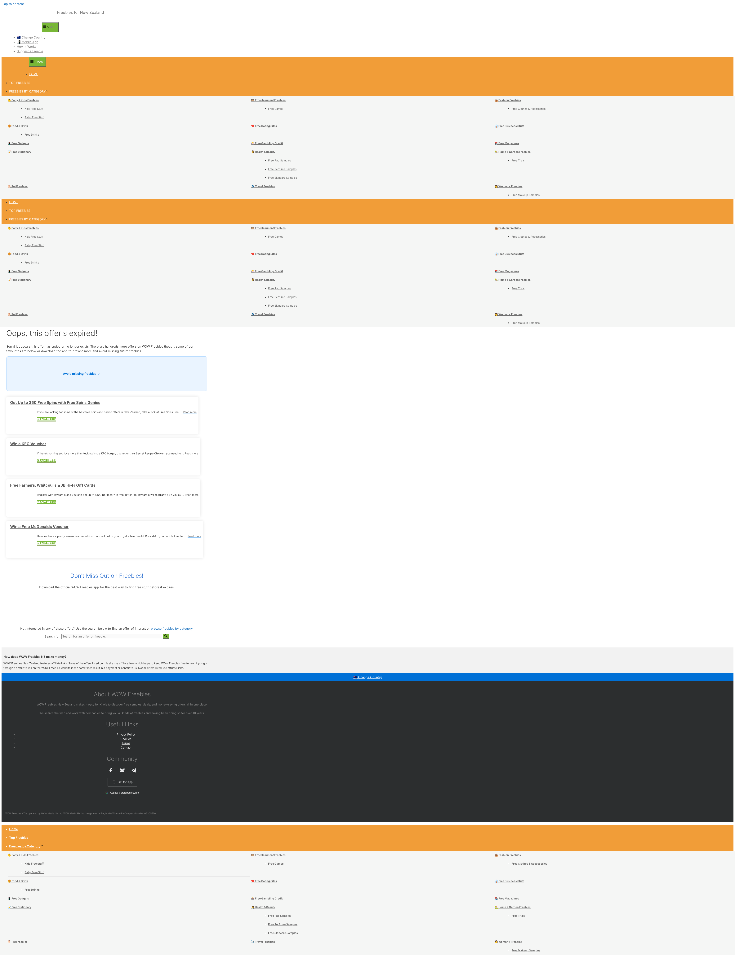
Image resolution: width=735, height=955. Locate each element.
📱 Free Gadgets (18, 143)
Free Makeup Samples (526, 194)
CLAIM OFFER (46, 419)
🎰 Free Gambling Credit (267, 143)
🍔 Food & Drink (18, 126)
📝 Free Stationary (19, 151)
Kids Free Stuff (34, 108)
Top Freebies (19, 83)
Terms (126, 743)
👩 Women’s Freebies (508, 186)
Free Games (275, 108)
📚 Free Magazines (507, 143)
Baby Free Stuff (34, 117)
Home (33, 74)
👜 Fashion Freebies (508, 100)
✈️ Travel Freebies (263, 186)
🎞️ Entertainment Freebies (268, 100)
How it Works (26, 46)
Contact (126, 747)
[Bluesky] (122, 770)
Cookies (125, 739)
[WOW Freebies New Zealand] (23, 29)
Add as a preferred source (124, 792)
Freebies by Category (27, 91)
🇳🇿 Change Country (31, 37)
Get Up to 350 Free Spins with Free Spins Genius (55, 402)
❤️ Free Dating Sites (264, 126)
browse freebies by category (172, 628)
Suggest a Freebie (30, 51)
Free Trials (518, 160)
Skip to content (13, 4)
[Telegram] (133, 770)
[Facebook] (110, 770)
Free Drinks (32, 134)
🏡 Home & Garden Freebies (513, 151)
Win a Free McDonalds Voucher (39, 526)
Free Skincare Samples (282, 177)
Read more (190, 412)
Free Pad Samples (279, 160)
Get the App (125, 782)
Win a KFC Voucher (28, 444)
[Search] (166, 636)
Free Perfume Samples (282, 169)
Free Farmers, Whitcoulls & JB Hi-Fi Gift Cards (52, 485)
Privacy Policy (126, 734)
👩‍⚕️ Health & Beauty (263, 151)
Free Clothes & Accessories (529, 108)
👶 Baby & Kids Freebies (23, 100)
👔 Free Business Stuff (509, 126)
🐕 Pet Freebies (18, 186)
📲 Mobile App (27, 42)
